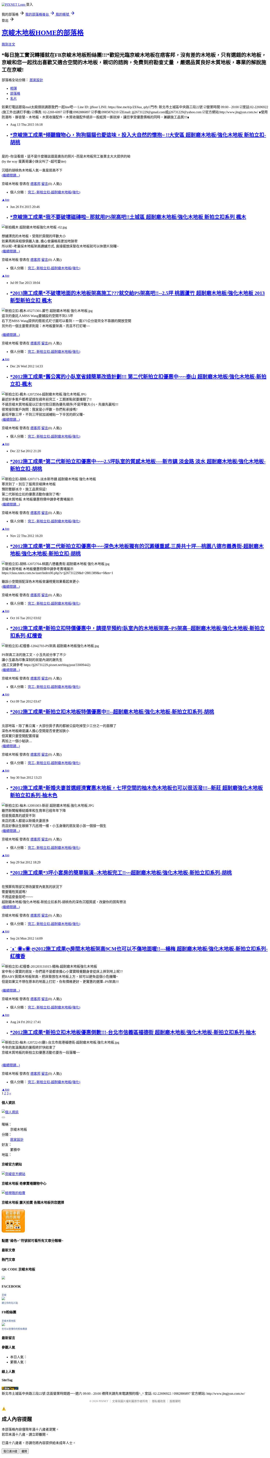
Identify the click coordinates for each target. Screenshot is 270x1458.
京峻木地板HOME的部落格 (43, 32)
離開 (24, 1451)
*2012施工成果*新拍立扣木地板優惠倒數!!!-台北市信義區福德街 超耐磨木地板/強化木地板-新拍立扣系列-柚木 (133, 1032)
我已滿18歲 (10, 1451)
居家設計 (36, 80)
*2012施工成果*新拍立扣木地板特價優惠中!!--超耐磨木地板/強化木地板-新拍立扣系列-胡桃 (112, 712)
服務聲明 (175, 1401)
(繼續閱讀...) (11, 175)
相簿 (13, 88)
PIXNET (103, 1401)
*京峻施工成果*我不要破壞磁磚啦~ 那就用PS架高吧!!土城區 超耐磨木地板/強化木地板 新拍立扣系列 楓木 (128, 217)
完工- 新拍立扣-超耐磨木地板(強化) (54, 192)
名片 (13, 98)
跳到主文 (8, 44)
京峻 (4, 1295)
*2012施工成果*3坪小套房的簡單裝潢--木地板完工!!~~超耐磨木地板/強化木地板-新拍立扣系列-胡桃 (121, 872)
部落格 (15, 93)
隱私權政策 (159, 1401)
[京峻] (3, 1299)
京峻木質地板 (9, 1321)
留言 (44, 184)
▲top (5, 199)
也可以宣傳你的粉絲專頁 (14, 1329)
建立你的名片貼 (10, 1303)
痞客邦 (35, 184)
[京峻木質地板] (3, 1325)
